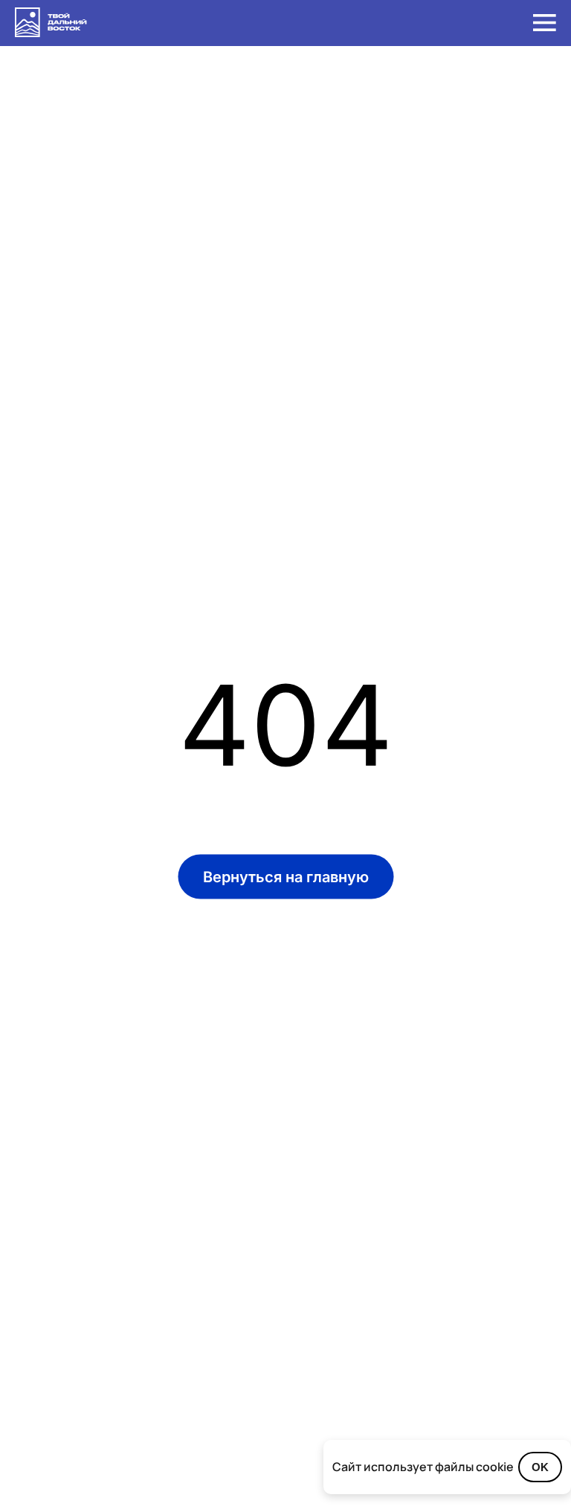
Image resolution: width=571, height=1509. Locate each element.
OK (540, 1467)
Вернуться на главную (286, 877)
